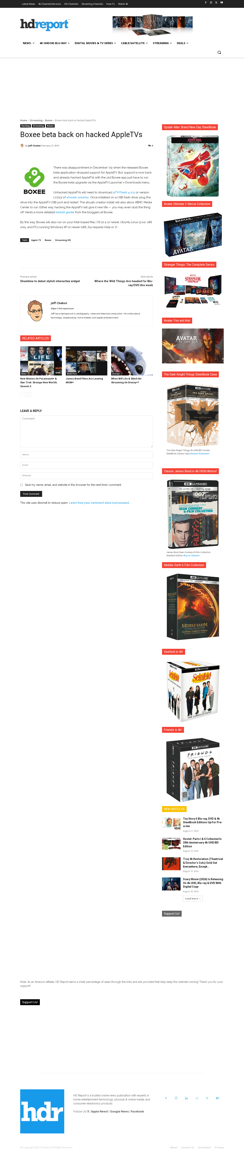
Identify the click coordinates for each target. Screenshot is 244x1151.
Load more (191, 898)
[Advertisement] (122, 86)
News (24, 373)
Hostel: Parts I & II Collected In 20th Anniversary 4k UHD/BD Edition (202, 842)
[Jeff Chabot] (22, 146)
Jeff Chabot (34, 145)
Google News (119, 1111)
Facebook (137, 1111)
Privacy (219, 1147)
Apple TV (36, 240)
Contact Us (187, 1147)
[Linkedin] (186, 1098)
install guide (65, 212)
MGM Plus (72, 373)
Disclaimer (204, 1147)
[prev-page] (22, 394)
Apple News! (99, 1111)
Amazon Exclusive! (199, 453)
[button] (219, 52)
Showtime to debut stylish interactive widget (50, 281)
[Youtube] (221, 3)
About (173, 1147)
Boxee (48, 120)
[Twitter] (216, 3)
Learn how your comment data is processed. (99, 502)
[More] (120, 155)
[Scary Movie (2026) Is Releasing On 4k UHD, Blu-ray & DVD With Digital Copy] (171, 883)
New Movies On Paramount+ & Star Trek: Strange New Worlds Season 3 (38, 382)
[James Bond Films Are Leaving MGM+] (87, 360)
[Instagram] (211, 3)
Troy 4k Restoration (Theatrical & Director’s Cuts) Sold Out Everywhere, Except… (203, 862)
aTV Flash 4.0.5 (124, 192)
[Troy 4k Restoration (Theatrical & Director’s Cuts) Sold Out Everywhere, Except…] (171, 863)
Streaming (36, 120)
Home (23, 120)
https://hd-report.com (62, 308)
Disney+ (116, 373)
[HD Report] (45, 25)
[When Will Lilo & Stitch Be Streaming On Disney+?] (132, 360)
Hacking (25, 125)
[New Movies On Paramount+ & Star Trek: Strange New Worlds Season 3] (41, 360)
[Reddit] (197, 1098)
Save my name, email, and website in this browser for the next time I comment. (73, 484)
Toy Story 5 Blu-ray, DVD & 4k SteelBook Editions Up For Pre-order (202, 822)
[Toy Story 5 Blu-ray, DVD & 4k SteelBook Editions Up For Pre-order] (171, 823)
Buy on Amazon (192, 555)
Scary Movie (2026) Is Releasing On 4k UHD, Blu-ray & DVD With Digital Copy (203, 883)
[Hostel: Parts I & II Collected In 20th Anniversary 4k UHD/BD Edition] (171, 843)
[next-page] (28, 394)
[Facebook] (206, 3)
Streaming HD (63, 240)
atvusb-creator (77, 197)
